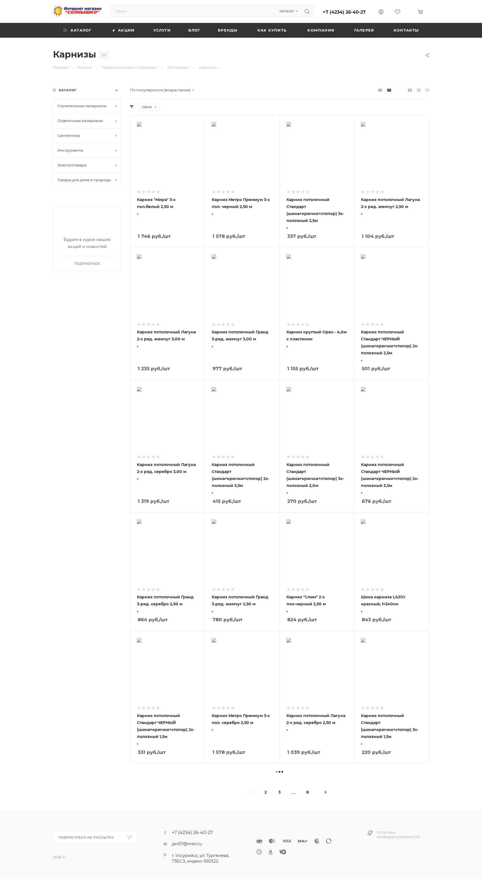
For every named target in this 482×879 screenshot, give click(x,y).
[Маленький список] (380, 90)
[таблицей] (427, 90)
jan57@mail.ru (187, 843)
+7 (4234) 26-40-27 (344, 12)
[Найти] (307, 11)
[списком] (418, 90)
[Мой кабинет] (381, 12)
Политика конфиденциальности (398, 835)
